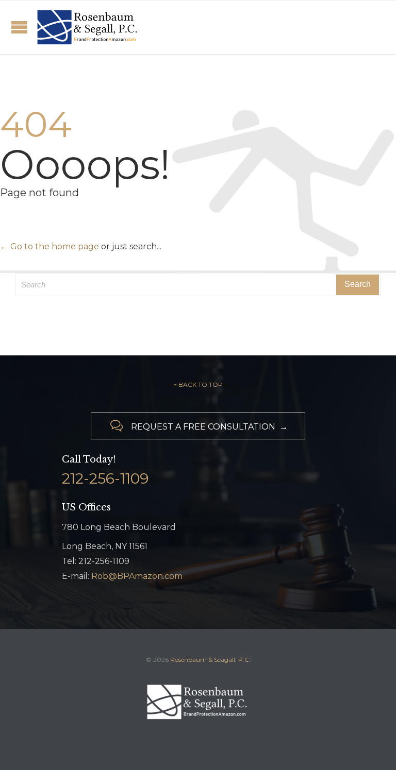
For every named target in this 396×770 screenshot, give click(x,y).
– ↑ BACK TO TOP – (198, 384)
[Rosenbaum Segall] (88, 27)
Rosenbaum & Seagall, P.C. (210, 659)
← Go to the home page (49, 246)
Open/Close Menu (19, 27)
